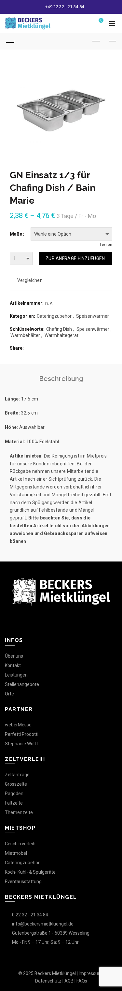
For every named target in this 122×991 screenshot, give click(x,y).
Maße (16, 234)
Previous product (96, 41)
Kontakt (13, 665)
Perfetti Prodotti (21, 734)
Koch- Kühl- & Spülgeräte (30, 872)
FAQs (81, 981)
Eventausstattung (23, 881)
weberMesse (18, 724)
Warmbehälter (25, 335)
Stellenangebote (22, 684)
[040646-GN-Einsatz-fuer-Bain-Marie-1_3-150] (61, 110)
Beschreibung (61, 379)
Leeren (106, 244)
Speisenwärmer (92, 316)
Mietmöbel (16, 853)
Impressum (90, 973)
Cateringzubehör (54, 316)
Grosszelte (16, 784)
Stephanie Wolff (21, 743)
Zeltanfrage (17, 774)
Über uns (14, 656)
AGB (69, 981)
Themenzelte (19, 812)
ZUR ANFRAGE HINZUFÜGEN (75, 258)
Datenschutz (48, 981)
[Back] (10, 41)
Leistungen (16, 675)
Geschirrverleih (20, 843)
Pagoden (14, 793)
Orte (9, 693)
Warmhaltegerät (61, 335)
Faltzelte (14, 803)
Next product (112, 41)
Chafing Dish (59, 329)
